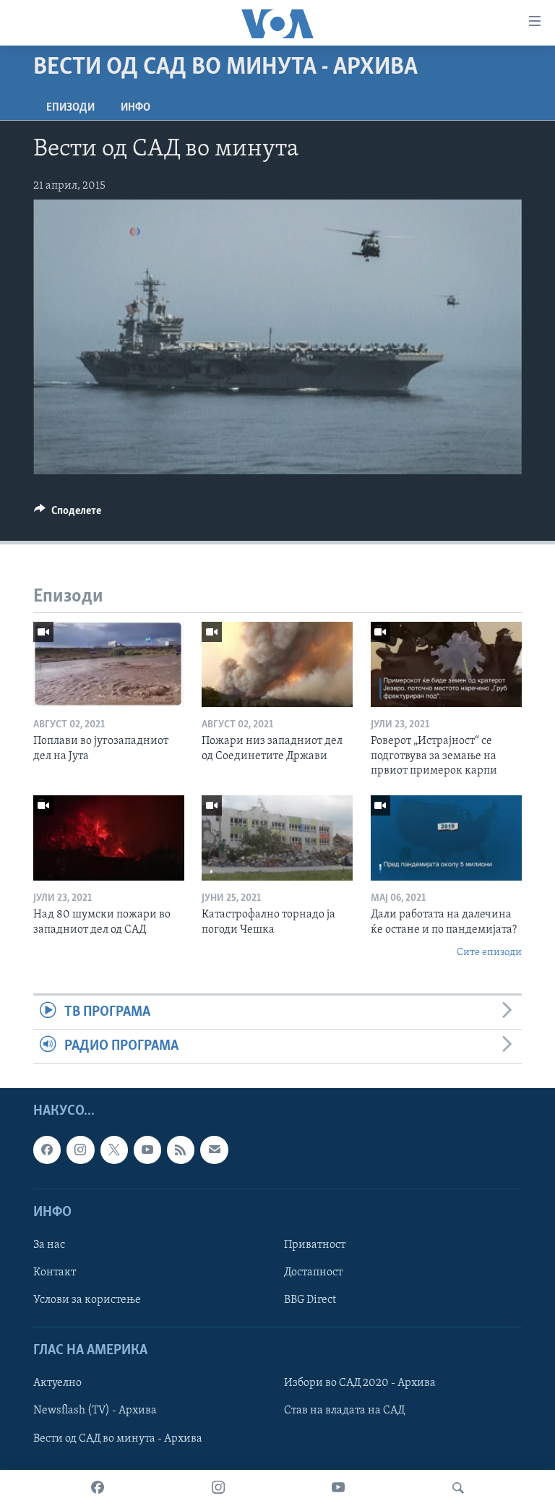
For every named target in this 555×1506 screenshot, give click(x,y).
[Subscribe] (214, 1150)
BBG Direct (310, 1300)
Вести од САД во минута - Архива (117, 1439)
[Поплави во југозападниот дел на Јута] (108, 664)
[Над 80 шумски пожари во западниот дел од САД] (108, 838)
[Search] (458, 1488)
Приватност (314, 1245)
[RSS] (180, 1150)
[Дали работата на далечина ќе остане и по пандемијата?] (446, 838)
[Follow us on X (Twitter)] (114, 1150)
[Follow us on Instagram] (80, 1150)
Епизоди (70, 108)
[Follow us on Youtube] (147, 1150)
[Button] (67, 514)
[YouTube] (338, 1488)
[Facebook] (97, 1488)
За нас (49, 1245)
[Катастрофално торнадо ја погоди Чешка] (277, 838)
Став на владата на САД (344, 1411)
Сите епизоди (489, 952)
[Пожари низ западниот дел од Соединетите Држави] (277, 664)
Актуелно (57, 1384)
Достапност (313, 1272)
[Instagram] (218, 1488)
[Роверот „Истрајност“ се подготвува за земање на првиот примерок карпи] (446, 664)
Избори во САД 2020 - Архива (360, 1384)
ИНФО (135, 108)
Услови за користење (87, 1300)
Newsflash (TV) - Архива (95, 1411)
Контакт (54, 1272)
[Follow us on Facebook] (47, 1150)
